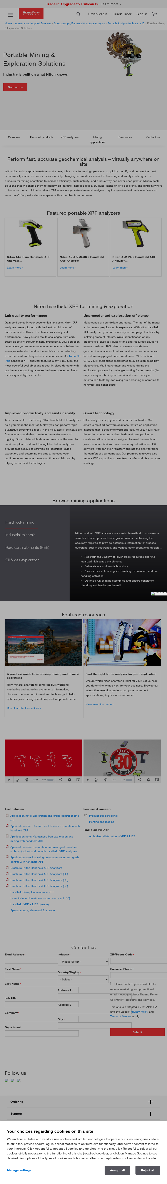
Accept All (117, 1170)
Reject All (148, 1170)
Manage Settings (19, 1170)
